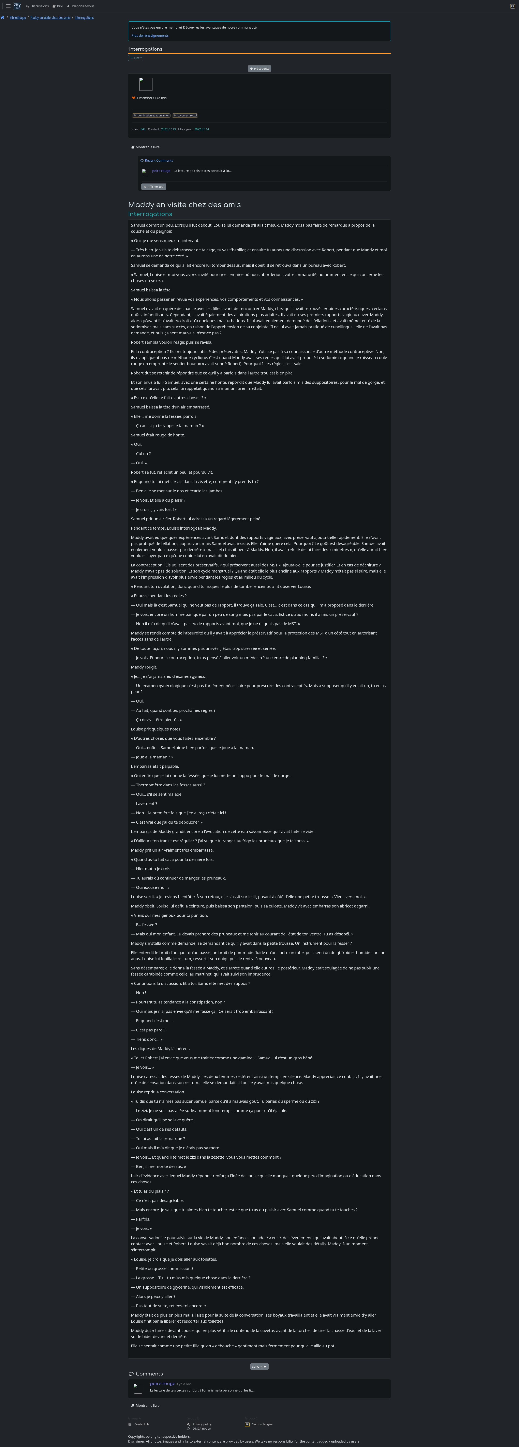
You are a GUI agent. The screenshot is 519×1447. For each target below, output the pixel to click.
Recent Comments (158, 160)
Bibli (59, 6)
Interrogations (84, 17)
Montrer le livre (147, 147)
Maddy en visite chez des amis (50, 17)
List (136, 58)
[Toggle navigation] (8, 6)
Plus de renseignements (150, 35)
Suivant (257, 1366)
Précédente (261, 68)
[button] (145, 84)
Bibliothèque (18, 17)
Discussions (39, 6)
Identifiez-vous (82, 6)
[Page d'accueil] (2, 17)
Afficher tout (155, 187)
